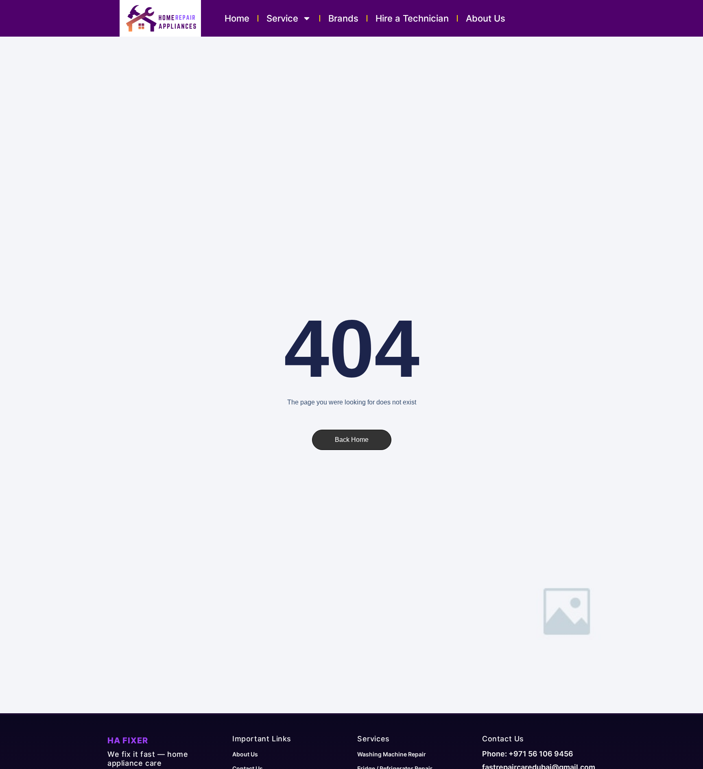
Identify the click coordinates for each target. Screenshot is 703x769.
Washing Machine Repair (391, 754)
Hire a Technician (412, 18)
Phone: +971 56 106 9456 (527, 753)
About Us (485, 18)
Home (237, 18)
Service (282, 18)
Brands (343, 18)
